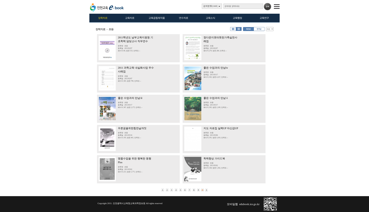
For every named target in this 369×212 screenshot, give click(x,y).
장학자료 (102, 18)
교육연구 (264, 18)
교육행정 (237, 18)
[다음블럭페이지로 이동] (206, 190)
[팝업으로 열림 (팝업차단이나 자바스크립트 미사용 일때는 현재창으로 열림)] (270, 210)
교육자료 (129, 18)
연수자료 (183, 18)
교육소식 (210, 18)
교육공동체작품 (157, 18)
